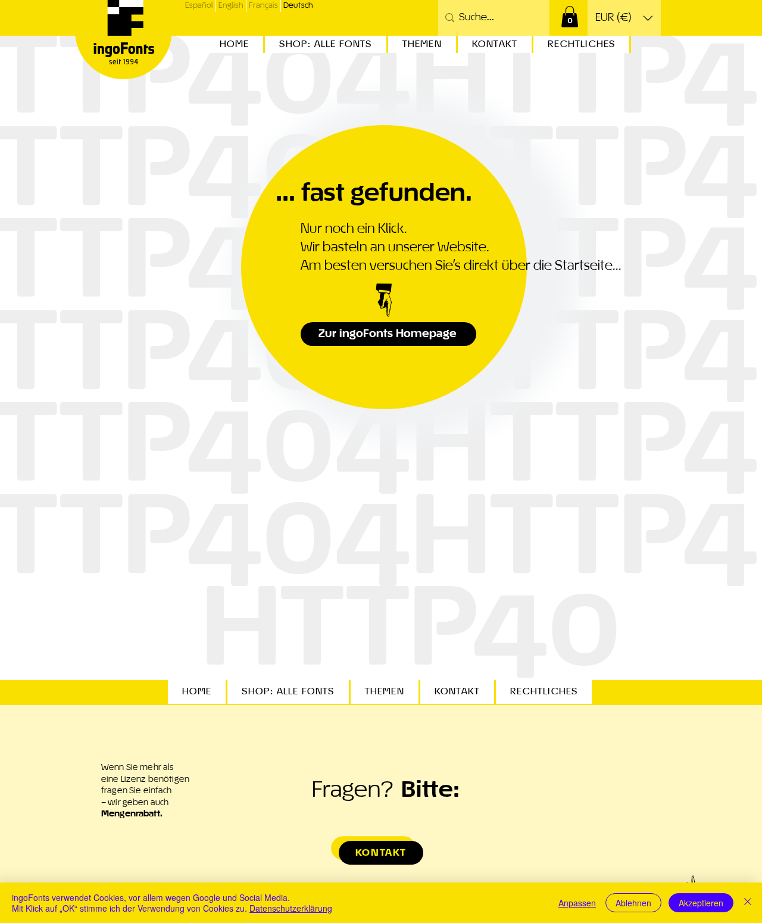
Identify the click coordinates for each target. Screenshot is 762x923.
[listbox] (624, 18)
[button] (570, 16)
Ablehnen (633, 903)
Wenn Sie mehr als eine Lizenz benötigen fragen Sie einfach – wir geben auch (145, 790)
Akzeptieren (701, 903)
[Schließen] (748, 902)
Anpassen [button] (577, 903)
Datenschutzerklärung (290, 908)
